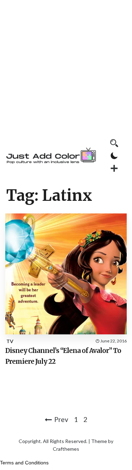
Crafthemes (66, 449)
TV (9, 341)
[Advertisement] (66, 65)
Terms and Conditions (24, 462)
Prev (61, 419)
